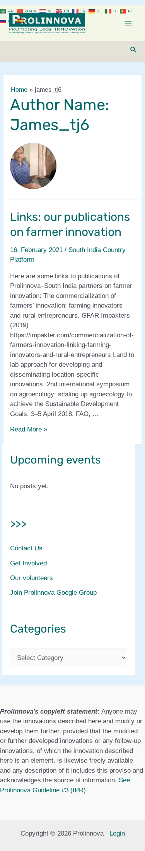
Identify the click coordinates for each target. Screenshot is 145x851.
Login (117, 833)
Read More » (28, 429)
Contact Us (26, 548)
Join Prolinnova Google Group (53, 592)
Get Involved (28, 563)
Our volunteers (31, 578)
